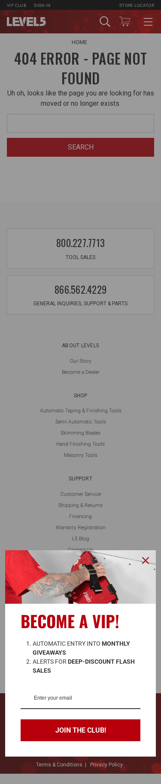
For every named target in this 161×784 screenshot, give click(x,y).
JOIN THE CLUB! (80, 730)
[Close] (145, 560)
